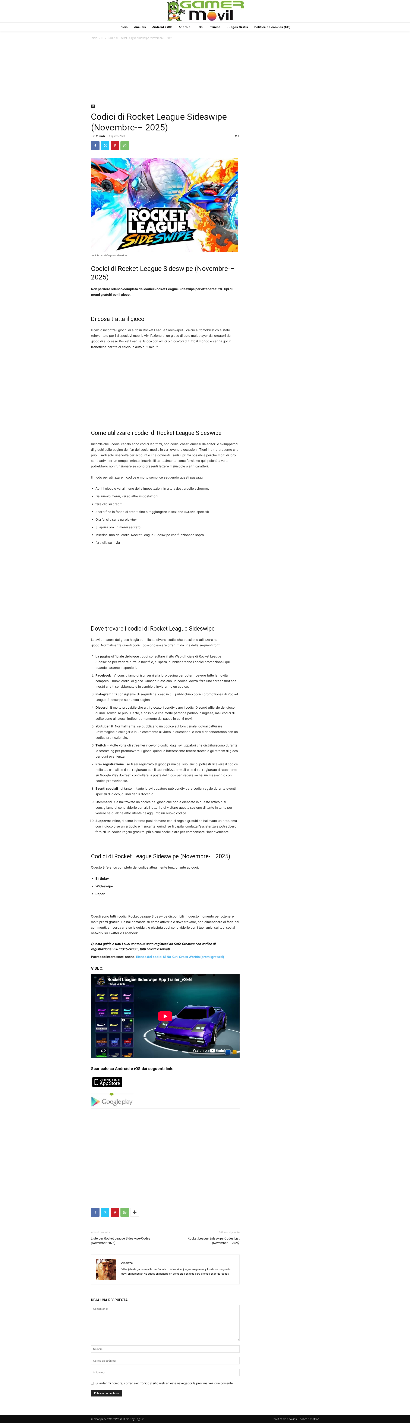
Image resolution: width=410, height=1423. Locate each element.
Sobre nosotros (309, 1419)
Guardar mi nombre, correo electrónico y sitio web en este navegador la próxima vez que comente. (164, 1383)
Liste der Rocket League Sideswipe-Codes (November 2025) (120, 1241)
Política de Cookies (285, 1419)
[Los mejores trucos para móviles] (205, 10)
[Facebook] (95, 145)
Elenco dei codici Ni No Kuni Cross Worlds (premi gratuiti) (180, 957)
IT (102, 38)
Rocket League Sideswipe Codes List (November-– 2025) (214, 1241)
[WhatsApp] (124, 145)
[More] (134, 1212)
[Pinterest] (115, 145)
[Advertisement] (205, 72)
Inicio (94, 38)
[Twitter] (105, 145)
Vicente (100, 135)
